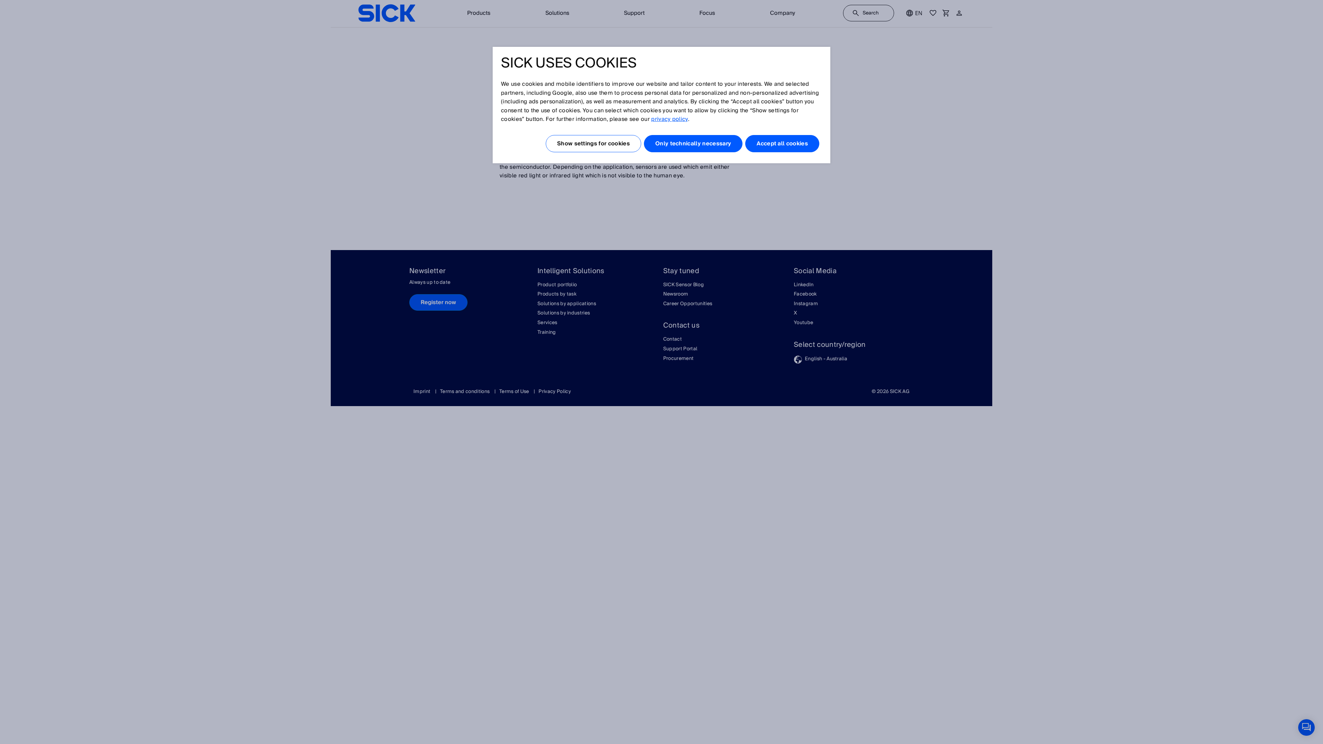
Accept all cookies (782, 143)
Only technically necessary (693, 143)
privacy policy (669, 119)
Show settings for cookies (593, 143)
